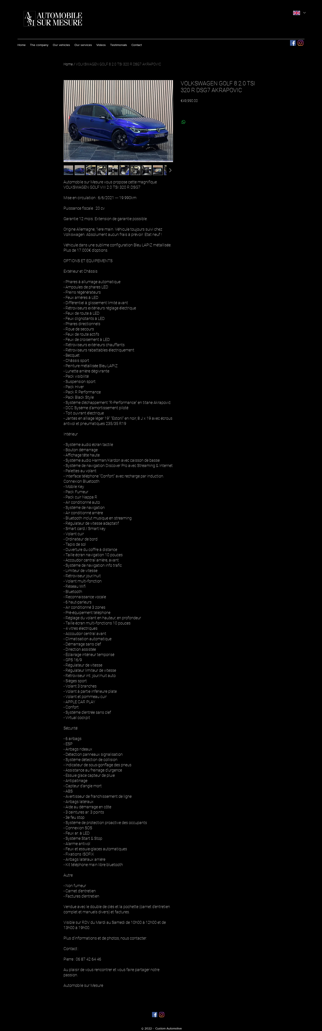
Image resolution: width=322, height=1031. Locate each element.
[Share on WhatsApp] (183, 122)
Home (68, 64)
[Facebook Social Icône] (293, 43)
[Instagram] (300, 43)
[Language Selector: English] (299, 13)
